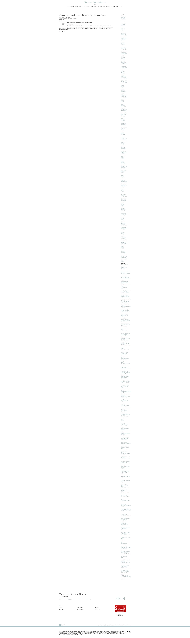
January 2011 (123, 253)
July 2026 (122, 26)
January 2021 (123, 108)
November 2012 (124, 225)
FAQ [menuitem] (98, 6)
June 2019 (122, 130)
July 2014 (122, 203)
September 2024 (124, 53)
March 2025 (123, 45)
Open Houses (123, 19)
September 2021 (124, 97)
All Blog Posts (123, 15)
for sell (122, 362)
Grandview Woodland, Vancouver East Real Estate (125, 386)
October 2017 (123, 153)
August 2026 (123, 25)
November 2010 (124, 256)
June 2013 (122, 218)
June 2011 (122, 247)
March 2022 (123, 90)
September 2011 (124, 243)
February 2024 (123, 62)
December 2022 (124, 78)
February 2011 (123, 252)
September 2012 (124, 228)
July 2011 (122, 246)
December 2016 (124, 166)
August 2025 (123, 39)
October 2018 (123, 139)
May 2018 (122, 144)
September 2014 (124, 200)
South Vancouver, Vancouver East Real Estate (124, 524)
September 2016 (124, 170)
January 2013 (123, 224)
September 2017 (124, 154)
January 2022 (123, 92)
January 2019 (123, 137)
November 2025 (124, 35)
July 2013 (122, 217)
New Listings (123, 18)
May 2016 (122, 175)
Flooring (122, 361)
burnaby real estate (124, 295)
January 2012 (123, 238)
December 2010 (124, 255)
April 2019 (122, 133)
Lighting (122, 420)
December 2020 (124, 109)
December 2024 (124, 49)
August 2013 (123, 215)
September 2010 (124, 258)
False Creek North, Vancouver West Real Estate (124, 356)
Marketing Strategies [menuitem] (105, 6)
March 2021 (123, 105)
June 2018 (122, 143)
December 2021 (124, 94)
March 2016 (123, 177)
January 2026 (123, 34)
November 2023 (124, 64)
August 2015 (123, 186)
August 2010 (123, 260)
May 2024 (122, 58)
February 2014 (123, 209)
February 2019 (123, 135)
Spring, (122, 530)
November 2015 (124, 182)
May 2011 (122, 248)
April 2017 (122, 161)
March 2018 (123, 147)
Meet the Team (86, 6)
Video (122, 557)
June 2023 (123, 71)
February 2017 (123, 163)
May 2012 (122, 233)
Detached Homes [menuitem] (78, 6)
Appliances (123, 266)
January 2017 (123, 165)
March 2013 (123, 222)
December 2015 (124, 181)
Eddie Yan (122, 348)
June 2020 (123, 116)
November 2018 (124, 138)
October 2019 (123, 125)
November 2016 (124, 167)
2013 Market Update (124, 264)
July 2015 (122, 187)
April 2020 (122, 119)
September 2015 (124, 185)
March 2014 (123, 208)
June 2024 (123, 57)
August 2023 (123, 68)
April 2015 (122, 191)
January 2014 (123, 210)
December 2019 (124, 123)
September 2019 (124, 127)
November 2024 (124, 51)
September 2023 (124, 67)
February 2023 (123, 76)
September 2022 (124, 82)
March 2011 (123, 251)
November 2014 (124, 198)
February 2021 (123, 106)
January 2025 (123, 48)
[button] (116, 598)
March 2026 (123, 31)
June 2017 (122, 158)
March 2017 (123, 162)
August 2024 (123, 54)
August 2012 (123, 229)
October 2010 (123, 257)
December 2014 (124, 196)
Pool (121, 473)
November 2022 (124, 80)
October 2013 (123, 213)
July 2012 (122, 230)
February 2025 (123, 47)
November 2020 (124, 110)
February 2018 (123, 148)
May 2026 (122, 29)
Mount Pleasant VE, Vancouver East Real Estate (124, 451)
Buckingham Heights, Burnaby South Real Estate (124, 282)
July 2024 (122, 56)
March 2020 (123, 120)
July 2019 (122, 129)
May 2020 (122, 118)
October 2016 (123, 168)
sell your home (123, 504)
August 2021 (123, 99)
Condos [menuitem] (72, 6)
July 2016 (122, 172)
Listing (122, 421)
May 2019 (122, 132)
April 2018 (122, 146)
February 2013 (123, 223)
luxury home (123, 423)
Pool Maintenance (124, 475)
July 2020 (122, 115)
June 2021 (122, 101)
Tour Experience (124, 543)
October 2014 (123, 199)
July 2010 (122, 261)
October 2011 (123, 242)
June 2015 (122, 189)
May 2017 (122, 160)
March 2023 (123, 75)
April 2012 (122, 234)
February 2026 (123, 33)
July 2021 (122, 100)
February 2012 (123, 237)
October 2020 (123, 111)
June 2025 (123, 42)
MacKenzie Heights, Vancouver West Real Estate (124, 426)
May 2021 (122, 102)
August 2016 (123, 171)
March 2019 (123, 134)
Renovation (123, 490)
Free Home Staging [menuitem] (114, 6)
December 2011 (123, 239)
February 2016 (123, 179)
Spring (122, 529)
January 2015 (123, 195)
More (121, 6)
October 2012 (123, 227)
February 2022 (123, 91)
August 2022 (123, 83)
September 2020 (124, 113)
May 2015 (122, 190)
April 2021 (122, 104)
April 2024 (122, 59)
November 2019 (124, 124)
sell (121, 503)
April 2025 (122, 44)
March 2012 (123, 236)
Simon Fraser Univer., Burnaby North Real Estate (69, 18)
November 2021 (124, 95)
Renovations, (123, 491)
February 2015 (123, 194)
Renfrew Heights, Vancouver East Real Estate (124, 485)
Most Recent (123, 24)
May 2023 (122, 72)
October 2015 (123, 184)
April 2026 (122, 30)
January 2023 (123, 77)
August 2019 (123, 128)
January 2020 (123, 121)
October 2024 (123, 52)
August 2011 (123, 244)
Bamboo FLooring (124, 267)
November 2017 (124, 152)
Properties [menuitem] (93, 6)
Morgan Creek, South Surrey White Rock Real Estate (125, 447)
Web (121, 558)
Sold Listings (123, 21)
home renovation (124, 410)
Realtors (122, 482)
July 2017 (122, 157)
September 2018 (124, 140)
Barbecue (122, 268)
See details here (70, 24)
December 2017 (124, 151)
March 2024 (123, 61)
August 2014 (123, 201)
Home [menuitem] (68, 6)
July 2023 (122, 70)
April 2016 (122, 176)
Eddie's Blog (123, 17)
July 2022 (122, 85)
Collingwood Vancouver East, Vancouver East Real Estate (125, 324)
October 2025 (123, 37)
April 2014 (122, 206)
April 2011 (122, 250)
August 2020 (123, 114)
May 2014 (122, 205)
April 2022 (122, 89)
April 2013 (122, 220)
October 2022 (123, 81)
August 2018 (123, 142)
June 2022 (123, 86)
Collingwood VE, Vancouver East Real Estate (124, 328)
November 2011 (123, 241)
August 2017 (123, 156)
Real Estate (123, 481)
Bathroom (122, 269)
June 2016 (122, 173)
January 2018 (123, 149)
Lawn (122, 419)
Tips (121, 542)
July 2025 (122, 40)
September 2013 (124, 214)
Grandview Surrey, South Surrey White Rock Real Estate (125, 382)
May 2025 (122, 43)
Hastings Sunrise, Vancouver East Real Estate (124, 400)
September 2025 (124, 38)
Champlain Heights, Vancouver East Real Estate (124, 315)
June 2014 (122, 204)
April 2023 (122, 73)
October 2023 (123, 66)
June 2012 (122, 232)
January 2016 (123, 180)
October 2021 (123, 96)
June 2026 (123, 28)
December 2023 (124, 63)
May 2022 (122, 87)
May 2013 (122, 219)
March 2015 (123, 192)
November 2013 (124, 212)
